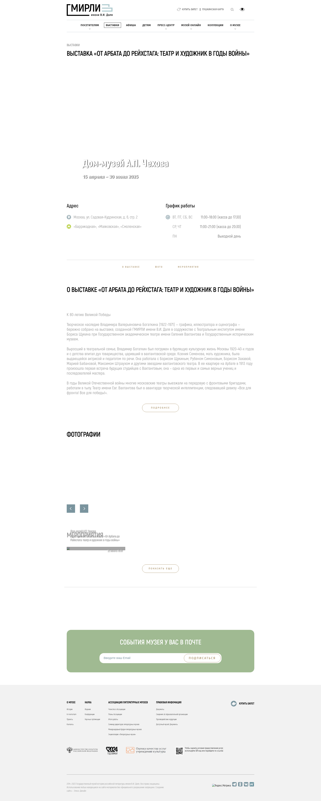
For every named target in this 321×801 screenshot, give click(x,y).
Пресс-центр (166, 25)
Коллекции (215, 25)
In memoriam (71, 714)
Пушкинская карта (213, 9)
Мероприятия (188, 266)
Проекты (70, 719)
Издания (88, 709)
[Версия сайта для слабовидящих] (242, 9)
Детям (146, 25)
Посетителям (90, 25)
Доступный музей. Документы (167, 724)
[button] (71, 508)
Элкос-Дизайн (80, 790)
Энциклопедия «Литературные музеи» (122, 734)
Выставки (112, 25)
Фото (159, 266)
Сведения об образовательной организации (172, 714)
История (70, 709)
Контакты (70, 724)
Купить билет (190, 9)
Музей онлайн (191, 25)
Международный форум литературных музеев (125, 729)
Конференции (89, 714)
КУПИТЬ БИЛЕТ (246, 703)
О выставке (131, 266)
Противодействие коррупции (166, 719)
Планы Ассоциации (115, 714)
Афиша (131, 25)
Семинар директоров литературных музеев (123, 724)
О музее (235, 25)
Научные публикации (92, 719)
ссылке (220, 750)
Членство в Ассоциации (116, 709)
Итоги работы (113, 719)
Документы (160, 709)
